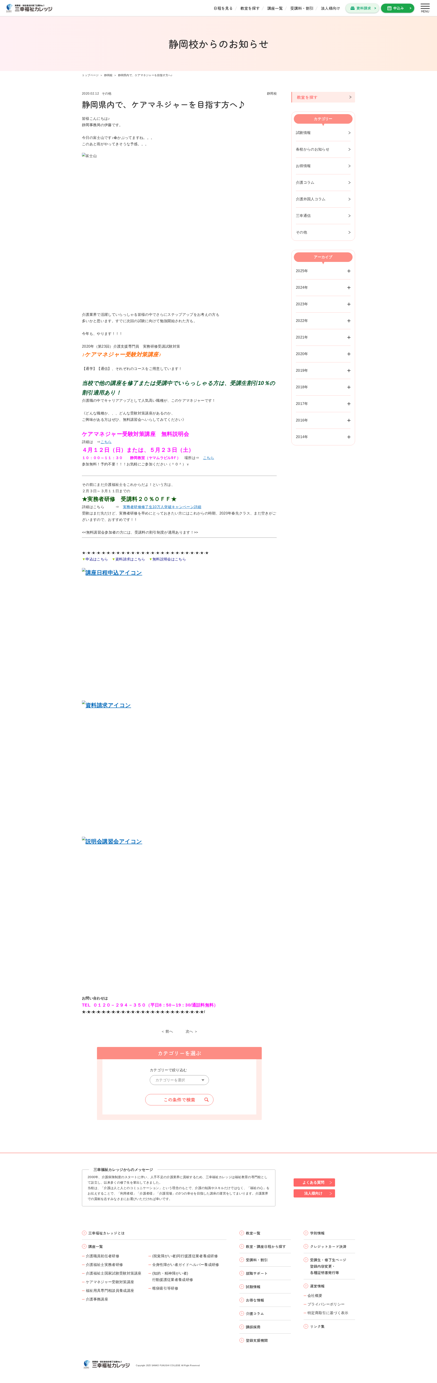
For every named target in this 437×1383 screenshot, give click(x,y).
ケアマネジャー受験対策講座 (110, 1282)
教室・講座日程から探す (266, 1246)
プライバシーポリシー (326, 1304)
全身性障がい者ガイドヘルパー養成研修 (185, 1265)
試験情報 (303, 133)
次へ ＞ (192, 1031)
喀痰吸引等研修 (165, 1288)
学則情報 (317, 1233)
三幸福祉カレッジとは (106, 1233)
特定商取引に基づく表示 (327, 1313)
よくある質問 (313, 1182)
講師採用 (253, 1327)
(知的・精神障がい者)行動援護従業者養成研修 (172, 1276)
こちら (106, 442)
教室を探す (250, 8)
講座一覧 (275, 8)
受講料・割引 (301, 8)
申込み (398, 8)
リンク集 (317, 1326)
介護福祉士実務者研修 (104, 1265)
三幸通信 (303, 216)
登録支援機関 (257, 1340)
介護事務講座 (97, 1299)
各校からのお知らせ (312, 149)
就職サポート (257, 1273)
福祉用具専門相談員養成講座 (110, 1291)
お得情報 (303, 166)
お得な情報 (255, 1300)
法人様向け (330, 8)
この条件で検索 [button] (179, 1099)
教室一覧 (253, 1233)
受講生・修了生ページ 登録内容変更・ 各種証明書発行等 (328, 1266)
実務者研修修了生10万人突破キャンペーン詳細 (162, 507)
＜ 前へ (167, 1031)
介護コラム (305, 182)
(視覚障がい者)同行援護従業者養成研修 (185, 1256)
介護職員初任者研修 (102, 1256)
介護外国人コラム (311, 199)
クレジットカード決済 (328, 1246)
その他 (301, 232)
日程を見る (223, 8)
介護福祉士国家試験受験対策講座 (114, 1273)
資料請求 (363, 8)
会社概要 (314, 1296)
